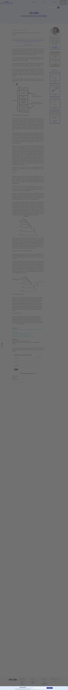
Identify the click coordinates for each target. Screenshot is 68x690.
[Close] (67, 687)
